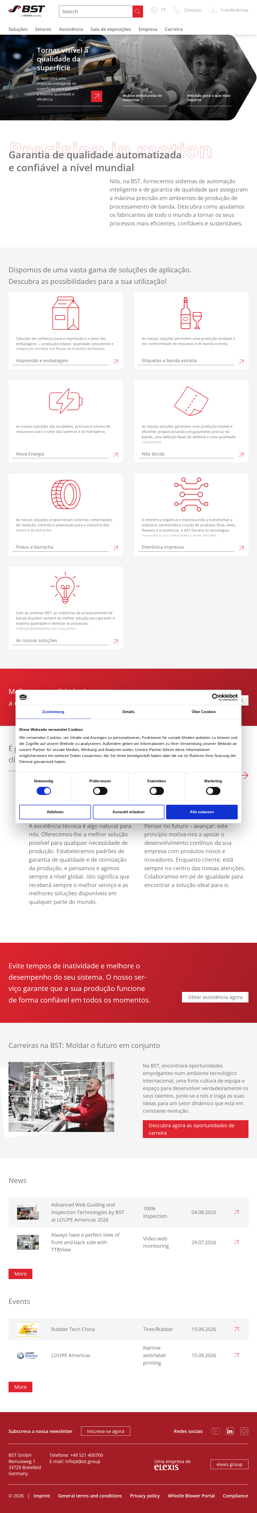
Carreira (173, 29)
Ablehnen (55, 812)
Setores (43, 29)
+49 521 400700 (86, 1455)
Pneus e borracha (34, 547)
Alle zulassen (202, 812)
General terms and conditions (90, 1496)
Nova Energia (30, 454)
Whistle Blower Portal (191, 1496)
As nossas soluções (36, 640)
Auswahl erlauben (128, 812)
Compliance (235, 1496)
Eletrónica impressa (163, 547)
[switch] (100, 791)
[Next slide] (244, 776)
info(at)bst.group (82, 1461)
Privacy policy (145, 1496)
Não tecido (153, 454)
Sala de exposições (111, 29)
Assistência (71, 29)
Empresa (148, 29)
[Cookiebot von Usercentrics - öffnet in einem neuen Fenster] (216, 697)
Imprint (42, 1496)
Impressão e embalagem (42, 360)
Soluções (18, 29)
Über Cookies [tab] (204, 712)
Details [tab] (128, 712)
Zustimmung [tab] (53, 712)
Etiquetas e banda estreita (169, 360)
